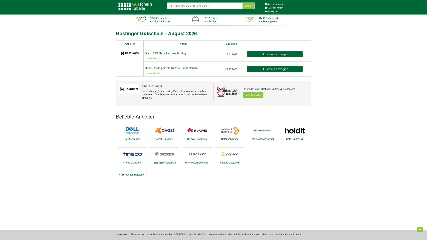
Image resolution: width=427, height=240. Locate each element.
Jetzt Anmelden (253, 95)
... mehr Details (152, 58)
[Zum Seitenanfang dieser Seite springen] (420, 229)
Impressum (122, 234)
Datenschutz (138, 234)
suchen (248, 6)
